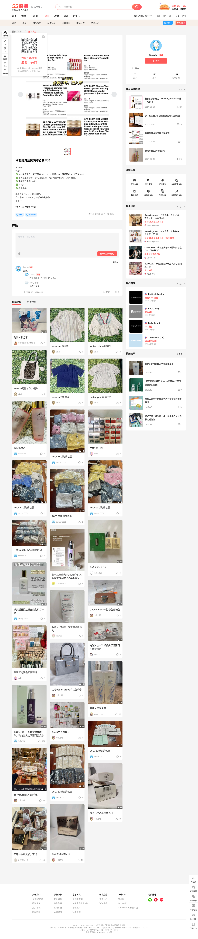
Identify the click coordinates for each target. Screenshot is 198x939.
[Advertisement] (156, 454)
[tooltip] (29, 54)
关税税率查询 (176, 184)
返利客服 (58, 907)
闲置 (20, 215)
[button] (37, 7)
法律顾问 (58, 912)
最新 (24, 23)
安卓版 (121, 899)
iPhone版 (122, 903)
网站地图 (36, 912)
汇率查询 (162, 184)
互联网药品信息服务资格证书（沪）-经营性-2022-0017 (126, 928)
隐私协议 (36, 903)
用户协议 (36, 907)
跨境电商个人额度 (80, 903)
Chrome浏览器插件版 (128, 907)
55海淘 (20, 7)
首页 (14, 31)
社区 (14, 23)
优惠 (23, 15)
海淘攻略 (37, 23)
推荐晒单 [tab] (16, 302)
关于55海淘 (37, 899)
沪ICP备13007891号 (58, 928)
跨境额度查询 (176, 195)
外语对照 (162, 195)
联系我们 (58, 903)
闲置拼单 (66, 23)
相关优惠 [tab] (31, 302)
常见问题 (58, 899)
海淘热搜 (103, 903)
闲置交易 (32, 215)
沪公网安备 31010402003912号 (99, 932)
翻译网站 (134, 195)
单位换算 (148, 184)
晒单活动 (95, 23)
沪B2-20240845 (96, 928)
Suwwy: (32, 274)
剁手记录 (51, 23)
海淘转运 (80, 23)
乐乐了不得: (34, 283)
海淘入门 (103, 899)
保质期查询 (148, 195)
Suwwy (27, 267)
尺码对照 (134, 184)
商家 (35, 15)
